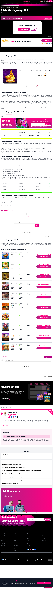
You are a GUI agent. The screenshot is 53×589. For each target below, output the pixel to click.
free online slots (9, 113)
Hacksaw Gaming (16, 549)
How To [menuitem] (36, 3)
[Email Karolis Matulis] (9, 418)
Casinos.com (3, 7)
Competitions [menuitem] (41, 3)
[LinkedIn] (28, 550)
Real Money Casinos (3, 534)
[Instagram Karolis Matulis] (13, 418)
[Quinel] (32, 86)
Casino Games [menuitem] (18, 3)
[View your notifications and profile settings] (51, 230)
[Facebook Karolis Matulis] (15, 418)
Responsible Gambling (30, 544)
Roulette (15, 539)
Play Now (47, 40)
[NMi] (47, 86)
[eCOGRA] (21, 86)
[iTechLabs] (27, 86)
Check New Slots (5, 399)
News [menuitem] (32, 3)
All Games (15, 536)
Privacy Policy (4, 584)
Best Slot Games (8, 7)
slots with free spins (9, 158)
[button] (22, 218)
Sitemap (28, 546)
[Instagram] (30, 550)
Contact (28, 534)
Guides (28, 539)
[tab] (4, 364)
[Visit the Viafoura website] (50, 236)
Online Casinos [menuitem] (10, 3)
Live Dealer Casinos (3, 539)
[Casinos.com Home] (26, 1)
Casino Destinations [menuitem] (26, 3)
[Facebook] (35, 550)
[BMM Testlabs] (42, 86)
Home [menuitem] (6, 3)
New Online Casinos (3, 536)
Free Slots (15, 534)
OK (44, 582)
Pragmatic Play (3, 243)
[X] (33, 550)
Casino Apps (2, 541)
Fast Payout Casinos (3, 544)
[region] (26, 223)
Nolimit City (15, 551)
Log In (34, 29)
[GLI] (37, 86)
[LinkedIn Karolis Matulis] (11, 418)
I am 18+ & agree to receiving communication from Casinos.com (39, 126)
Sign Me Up (47, 124)
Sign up (28, 216)
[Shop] (38, 1)
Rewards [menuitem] (45, 3)
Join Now (47, 520)
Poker (15, 541)
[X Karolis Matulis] (17, 418)
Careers (28, 536)
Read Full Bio (5, 426)
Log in (25, 216)
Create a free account (24, 29)
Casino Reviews (3, 546)
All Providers (16, 544)
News (28, 541)
